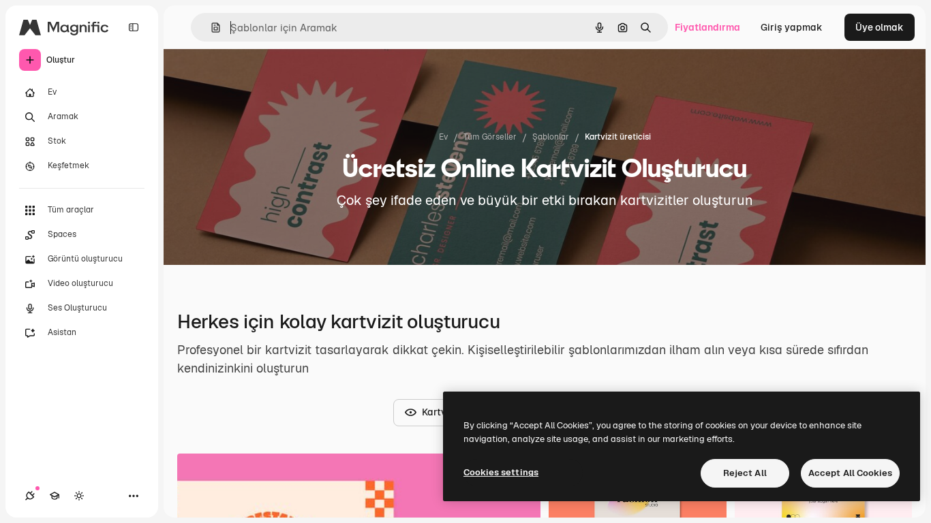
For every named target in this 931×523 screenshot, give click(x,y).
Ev (443, 136)
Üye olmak (879, 27)
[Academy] (54, 496)
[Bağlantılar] (30, 496)
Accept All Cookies (850, 473)
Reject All (745, 473)
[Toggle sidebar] (133, 27)
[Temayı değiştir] (79, 496)
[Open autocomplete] (210, 27)
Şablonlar (550, 136)
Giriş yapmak (792, 27)
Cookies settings (500, 472)
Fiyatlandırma (707, 27)
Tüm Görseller (490, 136)
